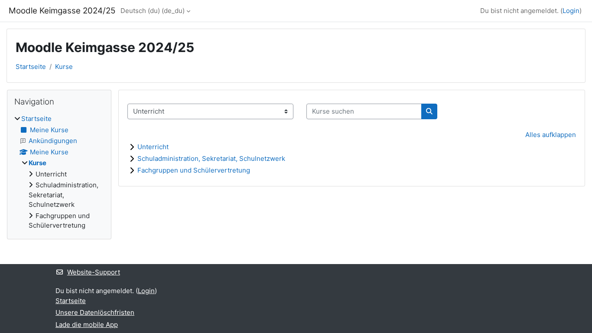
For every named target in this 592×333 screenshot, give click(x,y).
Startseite (31, 66)
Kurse (64, 66)
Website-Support (93, 272)
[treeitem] (59, 172)
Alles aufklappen (550, 135)
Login (571, 11)
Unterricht (153, 147)
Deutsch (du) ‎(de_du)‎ (152, 11)
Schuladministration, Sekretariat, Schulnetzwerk (211, 158)
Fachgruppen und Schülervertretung (193, 170)
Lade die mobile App (86, 324)
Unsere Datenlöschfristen (94, 312)
